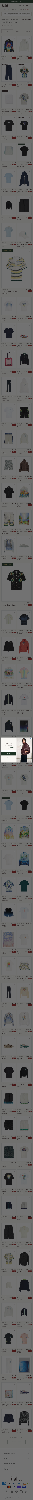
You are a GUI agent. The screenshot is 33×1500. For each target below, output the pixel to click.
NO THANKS (8, 757)
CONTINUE (8, 753)
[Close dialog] (30, 738)
